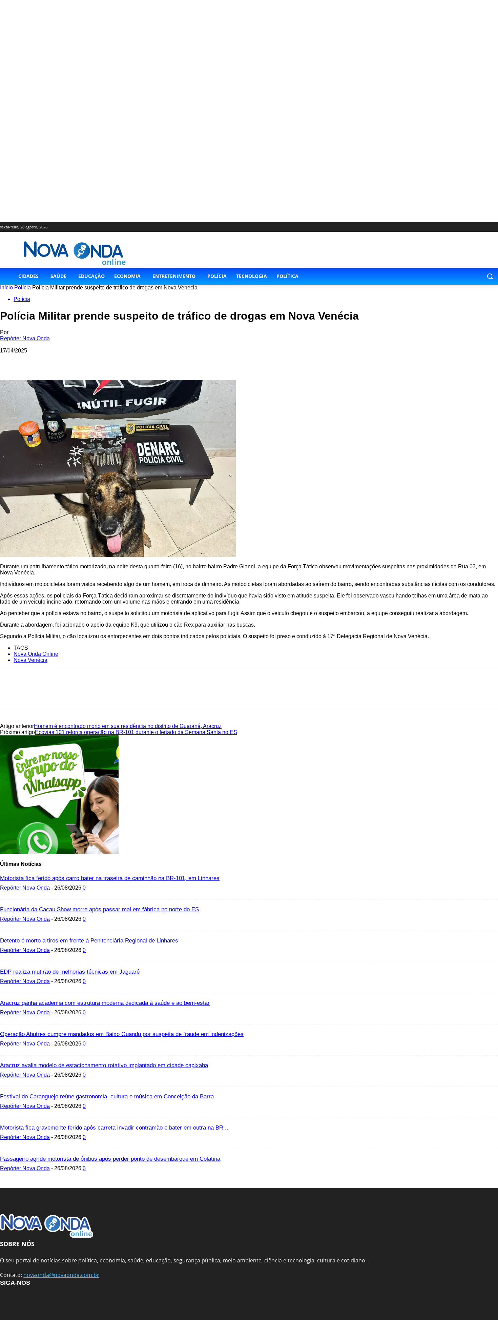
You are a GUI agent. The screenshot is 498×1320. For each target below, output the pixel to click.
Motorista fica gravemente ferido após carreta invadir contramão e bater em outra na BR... (114, 1127)
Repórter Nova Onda (25, 338)
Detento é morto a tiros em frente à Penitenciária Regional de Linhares (89, 940)
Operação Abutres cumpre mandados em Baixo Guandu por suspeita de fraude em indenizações (122, 1034)
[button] (490, 276)
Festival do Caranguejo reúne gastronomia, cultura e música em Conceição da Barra (107, 1096)
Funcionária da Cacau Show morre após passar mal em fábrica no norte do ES (99, 909)
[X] (35, 360)
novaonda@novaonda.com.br (61, 1275)
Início (6, 287)
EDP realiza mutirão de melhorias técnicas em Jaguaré (70, 972)
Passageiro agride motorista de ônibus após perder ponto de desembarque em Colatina (110, 1159)
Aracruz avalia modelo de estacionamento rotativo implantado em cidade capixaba (104, 1065)
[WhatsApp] (60, 360)
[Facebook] (11, 360)
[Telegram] (109, 360)
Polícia (22, 287)
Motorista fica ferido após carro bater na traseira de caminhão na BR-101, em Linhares (110, 878)
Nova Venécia (30, 660)
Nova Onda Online (36, 654)
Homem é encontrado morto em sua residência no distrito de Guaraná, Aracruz (128, 726)
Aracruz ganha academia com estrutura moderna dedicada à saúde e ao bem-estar (105, 1003)
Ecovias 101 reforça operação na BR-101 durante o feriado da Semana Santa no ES (136, 732)
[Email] (84, 360)
